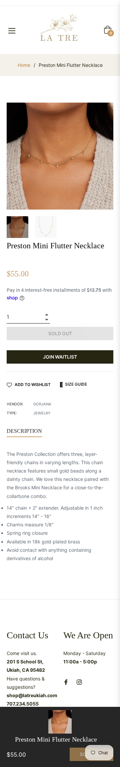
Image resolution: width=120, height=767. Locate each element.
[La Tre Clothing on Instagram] (79, 681)
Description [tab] (24, 431)
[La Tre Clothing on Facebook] (66, 681)
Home (24, 65)
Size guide (75, 384)
